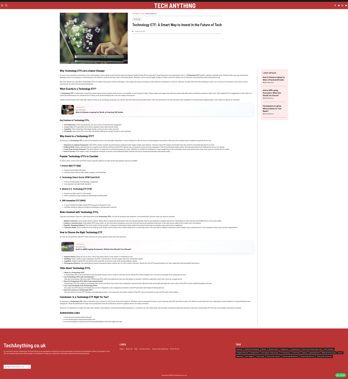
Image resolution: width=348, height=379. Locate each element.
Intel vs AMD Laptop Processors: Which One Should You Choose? (103, 249)
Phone (340, 353)
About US (129, 349)
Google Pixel (254, 353)
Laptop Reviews (314, 353)
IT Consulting (285, 353)
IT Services (296, 353)
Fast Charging (329, 349)
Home (122, 349)
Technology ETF (140, 31)
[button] (6, 5)
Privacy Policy (144, 349)
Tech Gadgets (249, 356)
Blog (136, 349)
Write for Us (174, 349)
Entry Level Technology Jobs (312, 349)
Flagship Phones (242, 353)
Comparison (284, 349)
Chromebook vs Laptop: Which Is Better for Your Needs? (272, 108)
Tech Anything (175, 5)
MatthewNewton (151, 14)
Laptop (304, 353)
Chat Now (342, 375)
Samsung (240, 356)
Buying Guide (273, 349)
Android (239, 349)
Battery (264, 349)
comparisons (295, 349)
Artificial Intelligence (251, 349)
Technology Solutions (324, 356)
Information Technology (269, 353)
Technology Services (307, 356)
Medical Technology (329, 353)
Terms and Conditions (160, 349)
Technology (136, 19)
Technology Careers (273, 356)
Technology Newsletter (290, 356)
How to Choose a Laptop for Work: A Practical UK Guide (99, 112)
